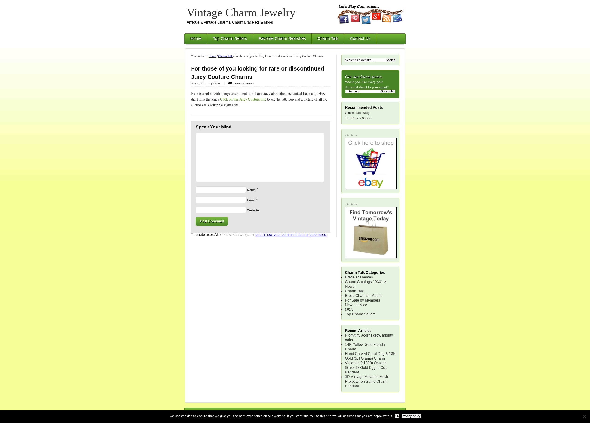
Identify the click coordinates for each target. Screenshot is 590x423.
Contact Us (360, 38)
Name (251, 190)
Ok (397, 416)
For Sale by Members (362, 300)
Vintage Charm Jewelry (241, 12)
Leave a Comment (244, 83)
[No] (584, 416)
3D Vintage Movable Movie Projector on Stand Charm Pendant (367, 381)
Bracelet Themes (359, 277)
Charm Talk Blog (357, 112)
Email (251, 200)
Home (195, 38)
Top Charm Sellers (230, 38)
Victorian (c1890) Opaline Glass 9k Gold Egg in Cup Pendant (366, 367)
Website (253, 210)
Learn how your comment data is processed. (291, 235)
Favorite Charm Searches (282, 38)
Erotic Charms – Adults (363, 296)
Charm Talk (327, 38)
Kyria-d (217, 83)
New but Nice (356, 305)
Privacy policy (411, 416)
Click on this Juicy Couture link (243, 99)
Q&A (349, 309)
